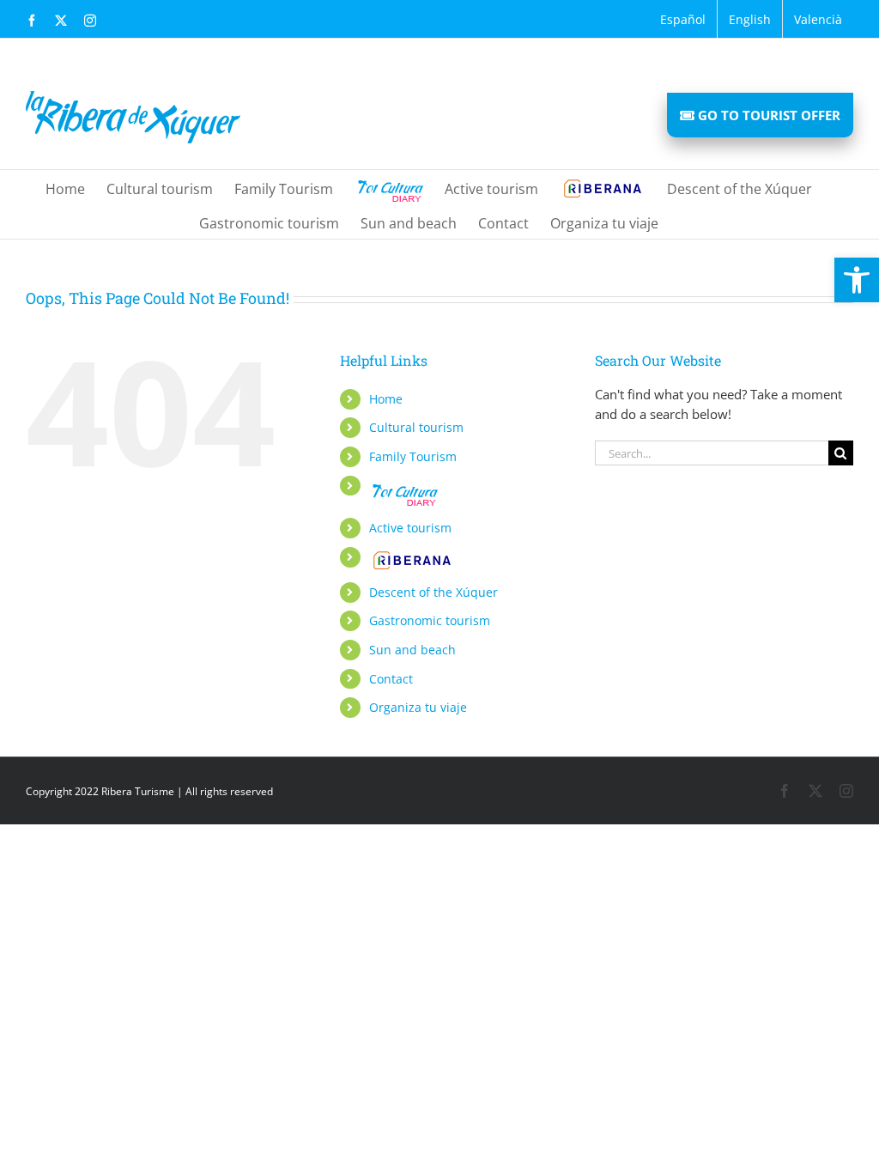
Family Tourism (413, 456)
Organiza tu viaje (418, 707)
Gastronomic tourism (429, 620)
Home (386, 399)
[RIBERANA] (603, 187)
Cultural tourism (416, 427)
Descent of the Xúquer (433, 592)
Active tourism (410, 528)
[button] (856, 280)
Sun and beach (412, 649)
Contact (391, 679)
